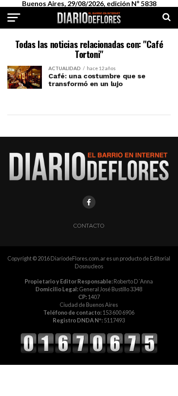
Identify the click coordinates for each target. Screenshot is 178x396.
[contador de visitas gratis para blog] (89, 351)
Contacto (89, 225)
